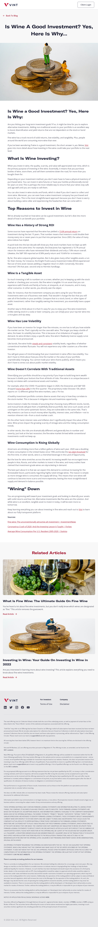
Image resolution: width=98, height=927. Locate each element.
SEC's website (8, 750)
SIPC (85, 902)
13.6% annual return (68, 231)
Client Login (86, 4)
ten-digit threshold (76, 452)
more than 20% (23, 388)
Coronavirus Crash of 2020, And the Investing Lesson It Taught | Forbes (40, 526)
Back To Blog (12, 15)
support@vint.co (36, 736)
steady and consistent (42, 343)
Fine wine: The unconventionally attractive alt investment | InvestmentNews (42, 522)
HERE (47, 897)
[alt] (5, 707)
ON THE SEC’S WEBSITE (22, 855)
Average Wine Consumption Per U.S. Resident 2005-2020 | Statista (37, 531)
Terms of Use (46, 704)
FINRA (73, 902)
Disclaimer (64, 704)
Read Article (8, 614)
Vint (86, 145)
